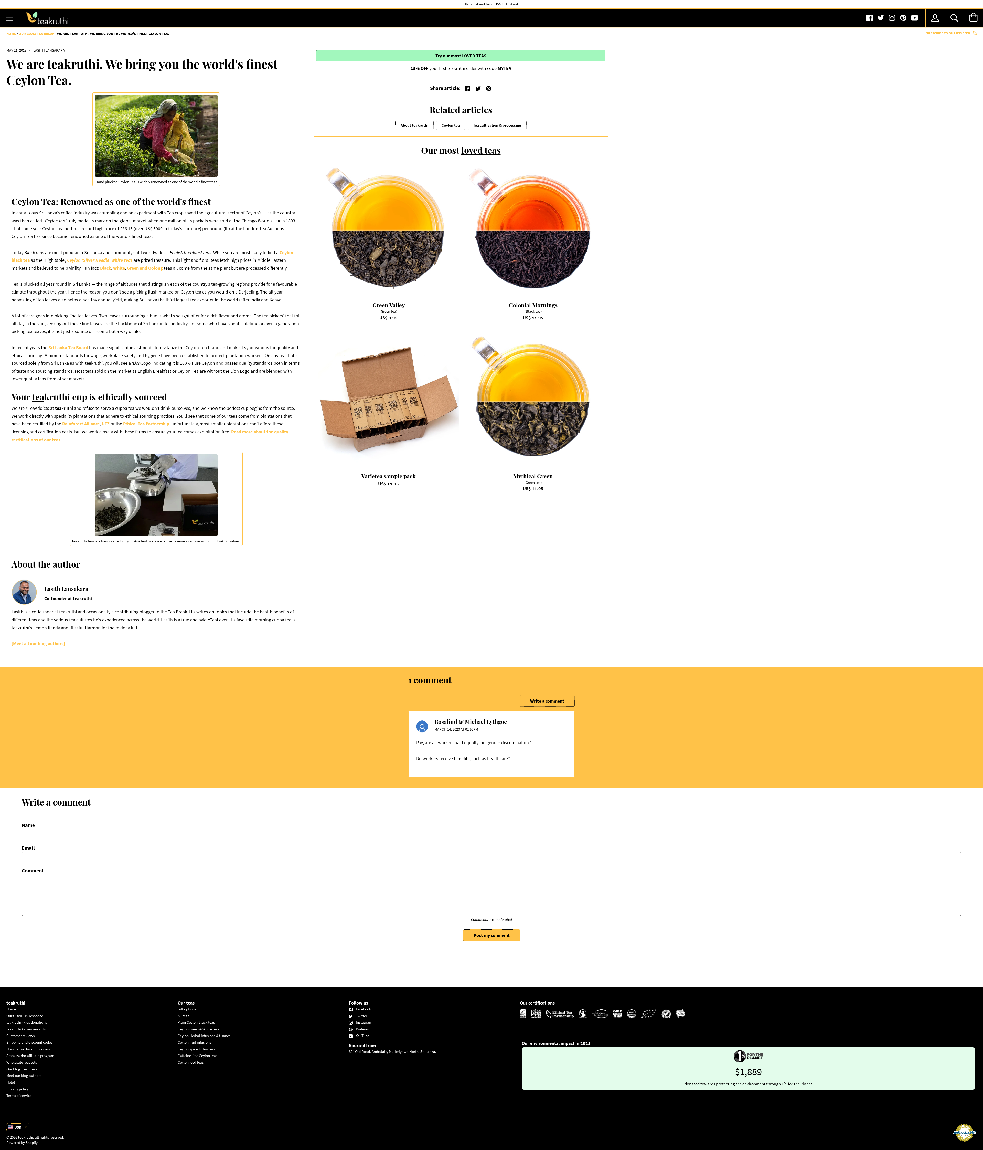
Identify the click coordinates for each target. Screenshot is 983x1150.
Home (11, 33)
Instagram (364, 1022)
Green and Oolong (145, 268)
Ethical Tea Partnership (146, 424)
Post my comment (492, 935)
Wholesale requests (21, 1062)
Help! (10, 1082)
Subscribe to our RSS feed (948, 33)
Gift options (187, 1009)
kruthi (25, 1137)
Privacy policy (17, 1088)
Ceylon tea (451, 125)
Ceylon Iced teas (191, 1062)
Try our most (460, 56)
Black (105, 268)
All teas (183, 1015)
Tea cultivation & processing (497, 125)
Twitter (361, 1015)
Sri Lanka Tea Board (68, 347)
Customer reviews (20, 1035)
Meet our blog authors (23, 1075)
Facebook (363, 1009)
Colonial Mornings (533, 305)
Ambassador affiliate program (30, 1055)
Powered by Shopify (22, 1142)
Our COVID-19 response (24, 1015)
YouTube (362, 1035)
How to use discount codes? (28, 1049)
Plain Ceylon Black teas (196, 1022)
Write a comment (547, 701)
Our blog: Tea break (37, 33)
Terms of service (18, 1095)
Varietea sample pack (388, 476)
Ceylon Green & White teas (198, 1029)
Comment (33, 870)
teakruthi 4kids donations (26, 1022)
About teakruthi (414, 125)
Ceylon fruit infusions (194, 1042)
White (119, 268)
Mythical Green (533, 476)
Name (28, 825)
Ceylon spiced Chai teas (196, 1049)
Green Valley (388, 305)
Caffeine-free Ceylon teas (197, 1055)
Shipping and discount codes (29, 1042)
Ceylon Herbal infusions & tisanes (204, 1035)
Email (28, 847)
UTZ (106, 424)
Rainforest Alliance (81, 424)
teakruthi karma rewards (26, 1029)
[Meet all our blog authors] (38, 643)
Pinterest (363, 1029)
